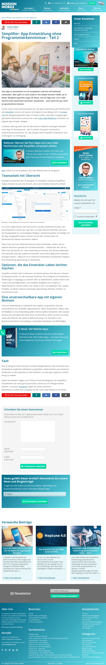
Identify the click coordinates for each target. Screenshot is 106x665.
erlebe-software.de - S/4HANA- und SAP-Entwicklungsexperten (48, 638)
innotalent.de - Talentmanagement (39, 651)
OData (76, 39)
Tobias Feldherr (13, 27)
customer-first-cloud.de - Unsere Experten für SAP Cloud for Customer (50, 655)
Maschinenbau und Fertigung (38, 616)
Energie (31, 613)
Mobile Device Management (91, 616)
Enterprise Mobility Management (92, 622)
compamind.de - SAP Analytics (38, 640)
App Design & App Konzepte (91, 638)
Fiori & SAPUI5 (86, 644)
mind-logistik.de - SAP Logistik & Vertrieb (41, 653)
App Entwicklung (17, 18)
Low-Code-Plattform (47, 118)
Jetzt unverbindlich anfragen (86, 186)
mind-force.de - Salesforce (37, 649)
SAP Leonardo (86, 620)
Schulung (23, 386)
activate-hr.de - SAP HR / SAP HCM (39, 644)
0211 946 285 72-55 (58, 3)
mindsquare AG (99, 663)
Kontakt (92, 3)
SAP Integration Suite (81, 34)
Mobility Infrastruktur (88, 651)
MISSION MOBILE (6, 18)
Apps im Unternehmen (89, 642)
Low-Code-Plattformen (30, 18)
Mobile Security (87, 649)
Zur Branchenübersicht (36, 622)
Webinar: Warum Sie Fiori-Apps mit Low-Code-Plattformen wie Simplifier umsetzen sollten (31, 144)
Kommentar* (10, 421)
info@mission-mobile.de (78, 3)
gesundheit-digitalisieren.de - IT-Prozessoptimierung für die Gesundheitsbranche (54, 657)
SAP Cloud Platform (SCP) (90, 618)
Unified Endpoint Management (91, 657)
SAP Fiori (77, 23)
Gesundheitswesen (35, 620)
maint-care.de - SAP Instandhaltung (40, 647)
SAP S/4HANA (86, 628)
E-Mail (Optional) (8, 458)
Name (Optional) (8, 450)
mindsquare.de (33, 634)
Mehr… (76, 43)
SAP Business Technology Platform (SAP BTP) (83, 29)
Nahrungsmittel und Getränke (38, 618)
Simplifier (9, 112)
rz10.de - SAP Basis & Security (38, 636)
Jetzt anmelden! (59, 162)
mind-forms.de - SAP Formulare (38, 642)
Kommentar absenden (35, 466)
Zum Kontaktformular (9, 644)
